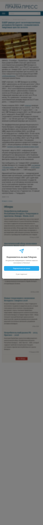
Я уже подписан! (21, 274)
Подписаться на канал (21, 268)
